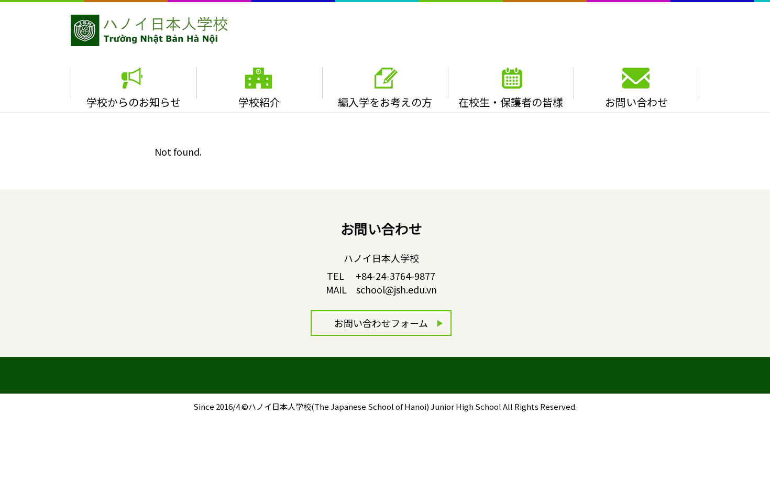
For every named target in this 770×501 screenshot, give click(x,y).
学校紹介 (259, 102)
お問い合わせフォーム (381, 323)
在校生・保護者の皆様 (510, 102)
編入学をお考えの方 (385, 102)
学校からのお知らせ (133, 102)
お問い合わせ (636, 102)
